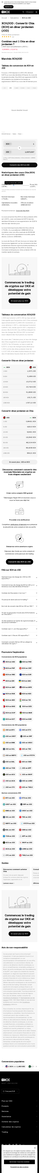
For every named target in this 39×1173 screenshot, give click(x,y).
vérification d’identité (18, 524)
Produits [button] (5, 1106)
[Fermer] (35, 1148)
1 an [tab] (28, 88)
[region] (19, 1159)
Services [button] (5, 1111)
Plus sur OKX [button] (7, 1101)
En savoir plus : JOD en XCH (19, 462)
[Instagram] (9, 1144)
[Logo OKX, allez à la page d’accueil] (6, 12)
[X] (6, 1144)
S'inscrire (29, 12)
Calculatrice (14, 18)
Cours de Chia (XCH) (22, 210)
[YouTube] (2, 1144)
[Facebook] (16, 1144)
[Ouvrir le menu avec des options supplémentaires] (36, 12)
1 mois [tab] (22, 88)
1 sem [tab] (16, 88)
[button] (23, 12)
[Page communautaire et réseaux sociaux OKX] (23, 1144)
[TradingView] (20, 1144)
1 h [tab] (5, 88)
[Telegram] (13, 1144)
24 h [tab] (10, 88)
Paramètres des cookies (19, 1167)
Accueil (4, 18)
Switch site (8, 6)
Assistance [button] (6, 1116)
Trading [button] (5, 1132)
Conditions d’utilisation (10, 998)
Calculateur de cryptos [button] (11, 1127)
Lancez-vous (8, 883)
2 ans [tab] (34, 88)
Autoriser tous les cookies (19, 1162)
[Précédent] (3, 1066)
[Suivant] (36, 1066)
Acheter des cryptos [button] (10, 1122)
